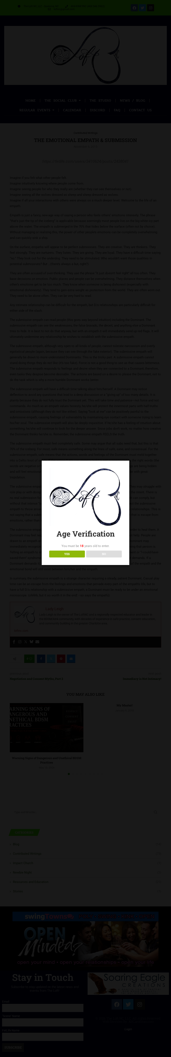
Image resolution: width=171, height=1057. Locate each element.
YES (67, 554)
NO (104, 554)
